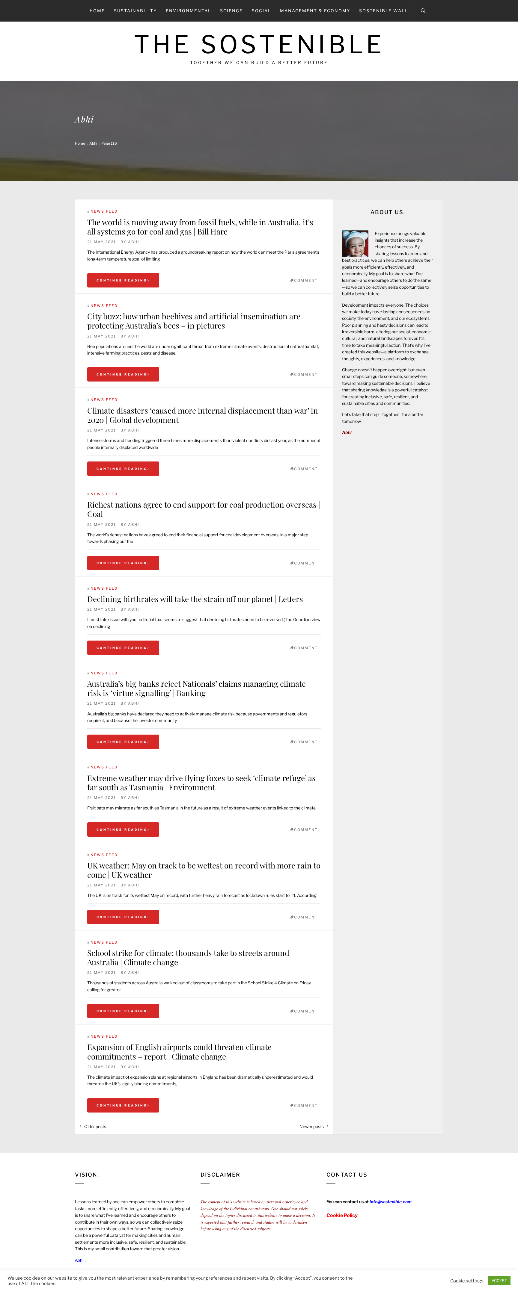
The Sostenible (259, 44)
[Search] (423, 11)
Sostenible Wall (383, 10)
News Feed (104, 211)
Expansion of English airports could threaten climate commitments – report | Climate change (179, 1051)
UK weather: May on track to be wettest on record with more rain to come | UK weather (203, 870)
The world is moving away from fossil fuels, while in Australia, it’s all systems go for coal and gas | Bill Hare (200, 227)
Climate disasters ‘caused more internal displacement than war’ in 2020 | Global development (202, 415)
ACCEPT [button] (499, 1280)
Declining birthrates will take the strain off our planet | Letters (195, 599)
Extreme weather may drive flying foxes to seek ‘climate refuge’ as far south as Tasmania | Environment (201, 782)
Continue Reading (122, 280)
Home (97, 10)
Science (231, 10)
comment (306, 280)
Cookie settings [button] (467, 1281)
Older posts (95, 1126)
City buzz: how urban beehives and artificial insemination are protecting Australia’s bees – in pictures (193, 321)
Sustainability (135, 10)
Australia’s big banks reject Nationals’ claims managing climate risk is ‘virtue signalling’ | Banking (196, 688)
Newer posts (311, 1126)
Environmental (188, 10)
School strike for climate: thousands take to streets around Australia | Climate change (188, 957)
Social (261, 10)
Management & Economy (315, 10)
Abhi (133, 242)
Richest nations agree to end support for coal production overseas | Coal (203, 509)
